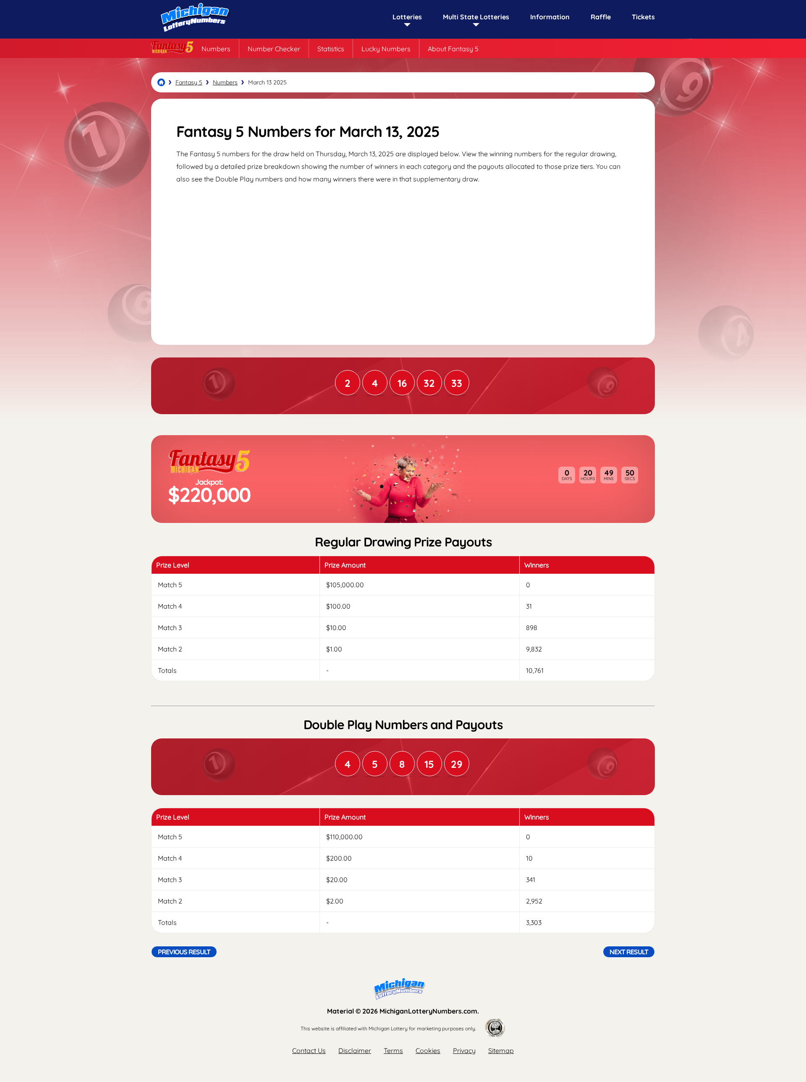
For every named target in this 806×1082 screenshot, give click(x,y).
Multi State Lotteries (476, 17)
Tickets (643, 17)
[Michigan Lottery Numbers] (161, 82)
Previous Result (184, 952)
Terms (393, 1050)
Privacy (464, 1050)
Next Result (629, 952)
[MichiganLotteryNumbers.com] (193, 34)
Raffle (601, 17)
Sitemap (501, 1050)
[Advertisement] (403, 256)
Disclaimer (354, 1050)
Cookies (428, 1050)
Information (550, 17)
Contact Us (309, 1050)
